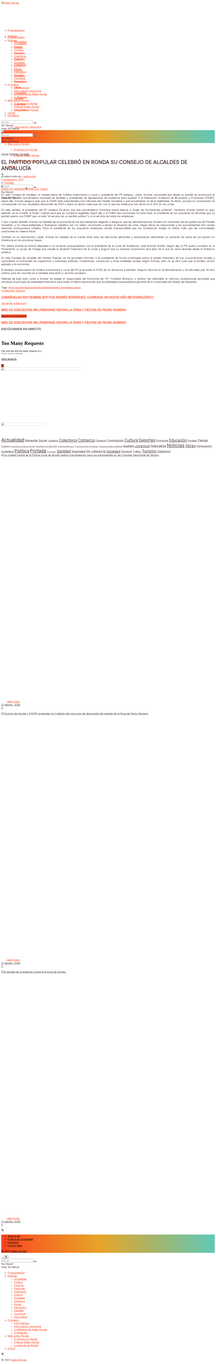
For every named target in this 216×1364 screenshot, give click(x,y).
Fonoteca (13, 115)
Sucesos (126, 451)
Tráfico (137, 451)
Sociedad (19, 62)
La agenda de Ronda (26, 109)
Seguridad (78, 451)
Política (18, 46)
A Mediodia (20, 138)
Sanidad (18, 75)
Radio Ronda (18, 1251)
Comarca (19, 65)
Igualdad (128, 446)
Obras (17, 68)
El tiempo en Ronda (25, 149)
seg (79, 287)
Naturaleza (20, 81)
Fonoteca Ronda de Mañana (110, 446)
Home (5, 154)
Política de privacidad (20, 1239)
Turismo (19, 49)
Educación (20, 72)
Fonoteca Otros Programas (86, 446)
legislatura (56, 287)
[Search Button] (35, 122)
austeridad (23, 287)
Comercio (101, 440)
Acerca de (14, 1236)
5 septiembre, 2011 (12, 179)
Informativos (21, 87)
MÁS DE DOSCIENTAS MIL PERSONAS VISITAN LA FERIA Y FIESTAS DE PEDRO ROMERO (63, 322)
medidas (67, 287)
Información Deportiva (27, 127)
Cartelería (53, 440)
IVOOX (11, 113)
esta (44, 287)
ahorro (12, 287)
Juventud (19, 78)
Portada (24, 154)
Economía (162, 440)
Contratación (115, 440)
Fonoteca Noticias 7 (66, 446)
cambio (33, 287)
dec (40, 287)
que (74, 287)
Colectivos (20, 56)
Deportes (19, 53)
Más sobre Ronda (18, 144)
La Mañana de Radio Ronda (30, 132)
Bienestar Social (36, 440)
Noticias (12, 40)
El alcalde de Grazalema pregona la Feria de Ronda (36, 1212)
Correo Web (15, 1245)
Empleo (192, 440)
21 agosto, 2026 (10, 704)
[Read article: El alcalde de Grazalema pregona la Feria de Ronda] (108, 1088)
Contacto (13, 1242)
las (48, 287)
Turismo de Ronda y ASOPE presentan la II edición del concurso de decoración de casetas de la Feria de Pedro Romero (82, 953)
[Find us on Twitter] (2, 365)
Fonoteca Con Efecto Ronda (23, 446)
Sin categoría (96, 451)
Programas (51, 452)
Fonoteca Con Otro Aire (46, 446)
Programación (16, 30)
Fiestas (203, 440)
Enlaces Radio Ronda (26, 106)
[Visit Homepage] (10, 2)
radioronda (29, 176)
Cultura (18, 59)
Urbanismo (164, 451)
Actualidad (20, 41)
